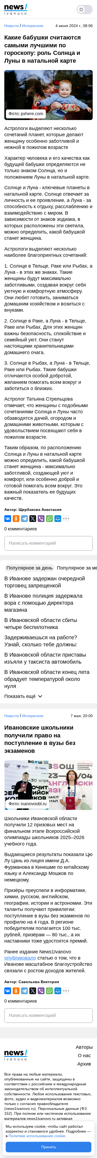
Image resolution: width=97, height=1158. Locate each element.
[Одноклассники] (16, 518)
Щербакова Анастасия (40, 509)
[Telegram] (24, 518)
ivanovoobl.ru (34, 803)
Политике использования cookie (37, 1136)
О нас (84, 1055)
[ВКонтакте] (7, 518)
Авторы (84, 1047)
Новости (11, 26)
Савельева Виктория (39, 982)
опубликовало (20, 958)
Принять (48, 1147)
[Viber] (41, 518)
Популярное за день (29, 568)
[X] (32, 518)
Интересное (32, 26)
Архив (84, 1064)
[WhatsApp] (49, 518)
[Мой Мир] (57, 518)
